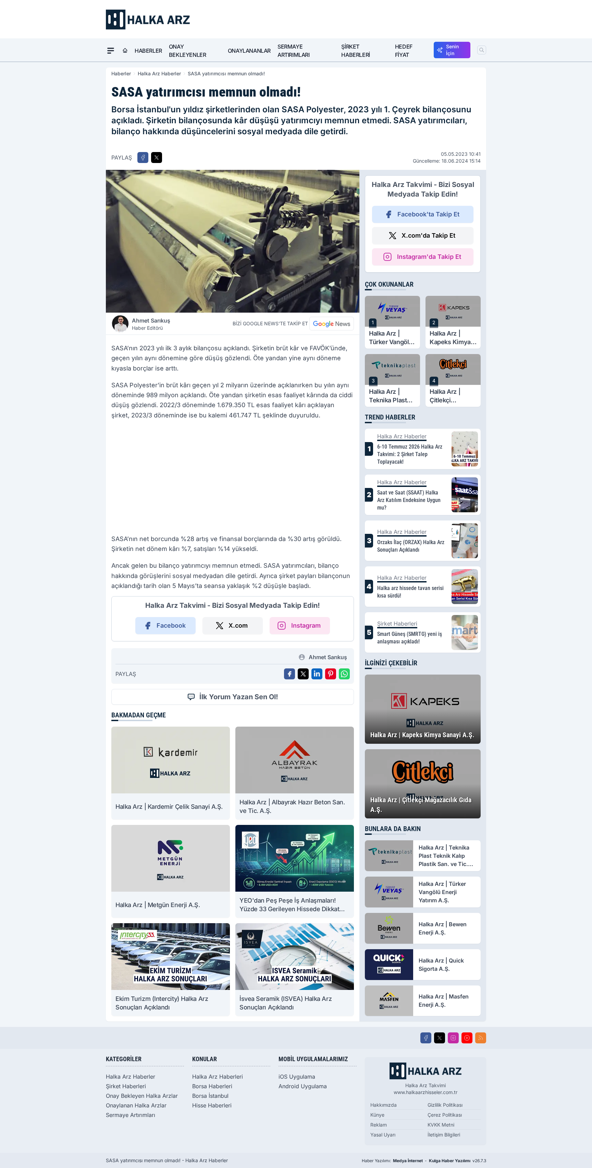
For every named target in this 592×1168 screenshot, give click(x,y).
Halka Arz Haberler (159, 73)
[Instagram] (453, 1037)
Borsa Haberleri (212, 1086)
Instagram (306, 625)
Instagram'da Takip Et (429, 256)
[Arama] (481, 50)
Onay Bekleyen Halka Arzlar (142, 1095)
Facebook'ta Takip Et (428, 214)
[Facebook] (425, 1037)
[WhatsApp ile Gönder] (344, 673)
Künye (377, 1115)
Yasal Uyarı (382, 1135)
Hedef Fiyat (403, 50)
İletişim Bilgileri (444, 1135)
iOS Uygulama (297, 1076)
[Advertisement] (232, 479)
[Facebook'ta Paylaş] (142, 157)
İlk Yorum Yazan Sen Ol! (238, 697)
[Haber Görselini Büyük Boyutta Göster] (232, 241)
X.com (238, 625)
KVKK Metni (441, 1125)
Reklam (378, 1125)
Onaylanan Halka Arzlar (136, 1105)
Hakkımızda (383, 1105)
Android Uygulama (303, 1086)
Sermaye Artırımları (294, 50)
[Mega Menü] (110, 51)
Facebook (171, 625)
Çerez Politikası (445, 1115)
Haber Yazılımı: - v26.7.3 (424, 1160)
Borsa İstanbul (210, 1095)
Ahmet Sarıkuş (151, 324)
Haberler (148, 50)
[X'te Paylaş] (156, 157)
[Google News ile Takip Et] (331, 323)
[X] (439, 1037)
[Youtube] (466, 1037)
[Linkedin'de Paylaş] (316, 673)
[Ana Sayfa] (125, 51)
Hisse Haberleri (212, 1105)
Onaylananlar (249, 50)
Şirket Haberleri (355, 50)
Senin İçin (452, 49)
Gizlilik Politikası (445, 1105)
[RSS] (480, 1037)
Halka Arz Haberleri (217, 1076)
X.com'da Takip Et (428, 235)
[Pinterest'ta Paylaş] (330, 673)
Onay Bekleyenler (187, 50)
